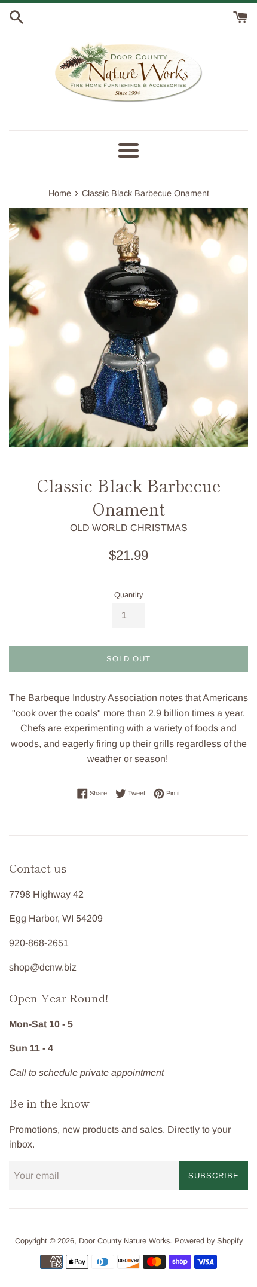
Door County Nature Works (124, 1240)
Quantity (128, 594)
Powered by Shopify (209, 1240)
